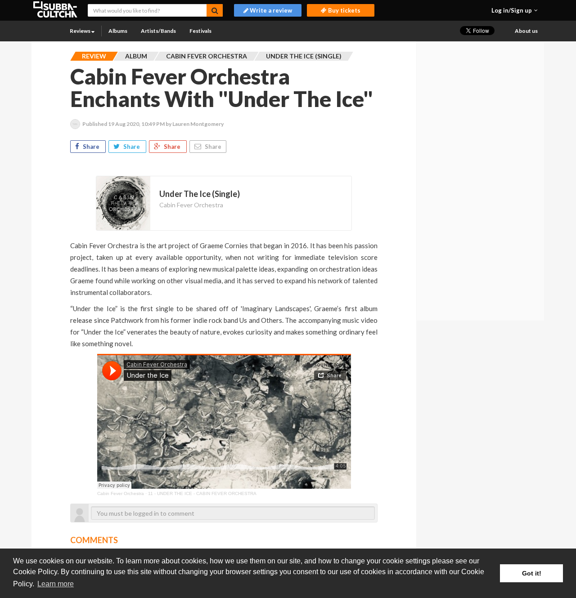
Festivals (200, 30)
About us (526, 30)
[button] (514, 10)
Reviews (80, 30)
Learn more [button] (55, 584)
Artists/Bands (158, 30)
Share (91, 146)
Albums (117, 30)
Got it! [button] (531, 573)
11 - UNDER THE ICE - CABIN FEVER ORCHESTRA (202, 493)
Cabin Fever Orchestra (191, 205)
